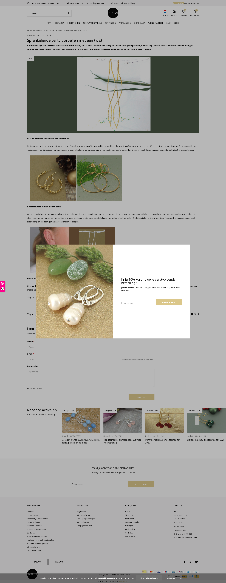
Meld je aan (168, 302)
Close (185, 249)
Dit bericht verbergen (149, 578)
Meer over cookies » (175, 578)
